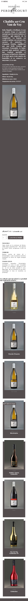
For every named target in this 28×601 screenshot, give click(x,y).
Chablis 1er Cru (14, 352)
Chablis (14, 312)
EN (26, 1)
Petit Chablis (14, 391)
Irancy (14, 510)
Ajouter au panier (16, 237)
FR (23, 1)
